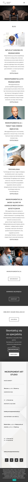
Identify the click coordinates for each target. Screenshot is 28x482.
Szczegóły (14, 279)
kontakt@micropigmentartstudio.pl (12, 411)
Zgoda (14, 480)
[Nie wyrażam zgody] (26, 475)
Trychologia (14, 169)
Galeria (14, 319)
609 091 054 (10, 400)
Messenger (13, 349)
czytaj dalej (14, 73)
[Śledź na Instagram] (11, 460)
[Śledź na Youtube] (16, 460)
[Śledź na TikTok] (21, 460)
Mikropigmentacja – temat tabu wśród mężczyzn (14, 126)
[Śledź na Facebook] (6, 460)
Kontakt (14, 299)
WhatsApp (14, 354)
